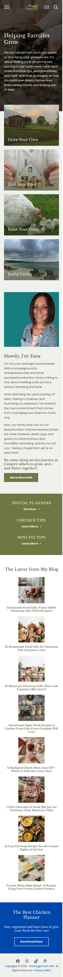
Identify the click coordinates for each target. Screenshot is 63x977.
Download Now (31, 942)
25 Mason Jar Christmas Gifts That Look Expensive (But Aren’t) (31, 688)
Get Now (29, 509)
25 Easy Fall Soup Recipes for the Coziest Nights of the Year (31, 848)
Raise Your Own (23, 229)
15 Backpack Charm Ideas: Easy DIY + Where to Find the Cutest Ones (31, 769)
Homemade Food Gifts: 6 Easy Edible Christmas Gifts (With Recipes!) (31, 609)
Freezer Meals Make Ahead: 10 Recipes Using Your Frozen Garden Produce (31, 887)
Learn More (30, 526)
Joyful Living (20, 274)
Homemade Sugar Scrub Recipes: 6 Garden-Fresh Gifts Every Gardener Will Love (31, 728)
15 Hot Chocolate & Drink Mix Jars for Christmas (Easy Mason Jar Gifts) (31, 809)
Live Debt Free (22, 184)
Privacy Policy (42, 970)
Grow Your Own (23, 139)
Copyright (11, 966)
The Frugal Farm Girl (41, 966)
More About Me (21, 477)
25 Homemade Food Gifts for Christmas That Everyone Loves (31, 648)
